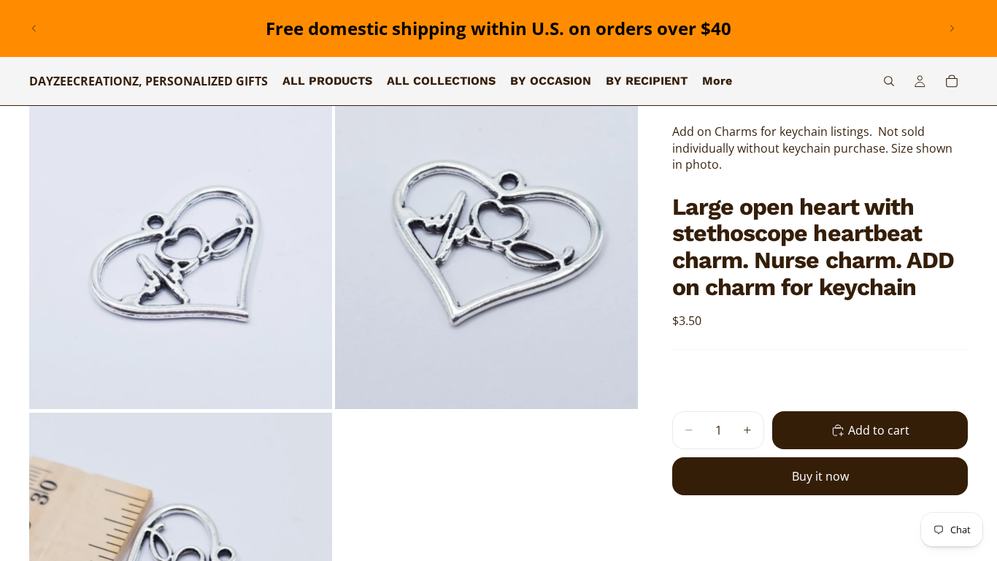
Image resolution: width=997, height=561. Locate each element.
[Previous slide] (34, 28)
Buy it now (820, 476)
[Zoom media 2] (486, 257)
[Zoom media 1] (180, 257)
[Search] (889, 81)
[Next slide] (952, 28)
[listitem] (717, 81)
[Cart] (952, 81)
